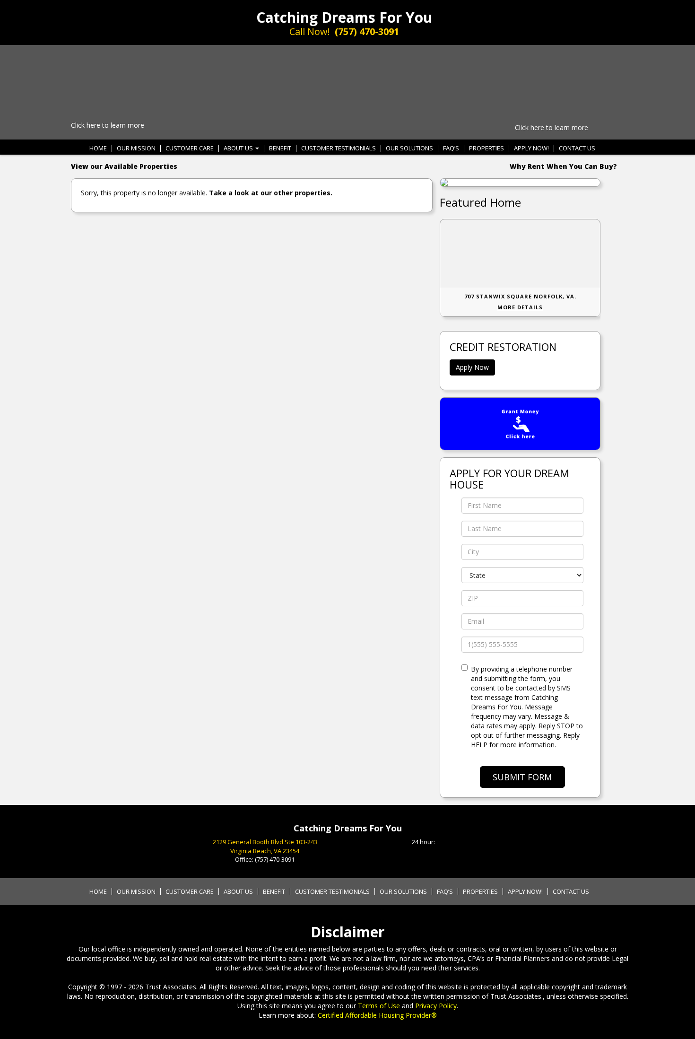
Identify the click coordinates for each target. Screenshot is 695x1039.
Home (98, 148)
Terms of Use (379, 1005)
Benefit (280, 148)
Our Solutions (409, 148)
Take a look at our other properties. (270, 192)
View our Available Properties (124, 166)
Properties (486, 148)
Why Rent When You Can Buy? (563, 166)
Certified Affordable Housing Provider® (377, 1015)
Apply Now (472, 367)
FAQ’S (451, 148)
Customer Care (189, 148)
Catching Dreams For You (344, 17)
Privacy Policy (436, 1005)
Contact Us (577, 148)
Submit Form (522, 777)
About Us (239, 148)
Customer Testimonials (338, 148)
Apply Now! (531, 148)
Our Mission (136, 148)
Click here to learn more (107, 125)
